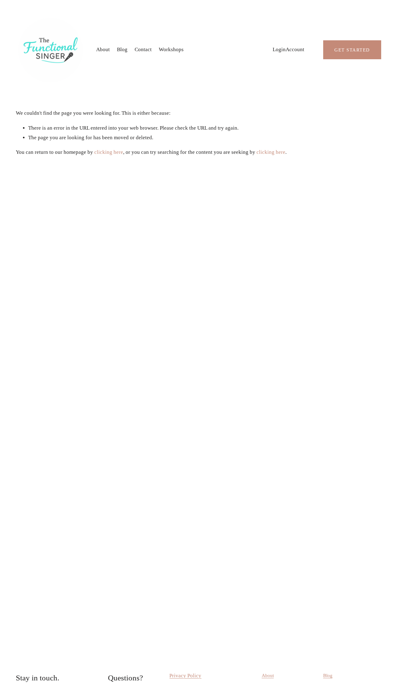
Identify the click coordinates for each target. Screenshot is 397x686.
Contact (143, 49)
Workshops (171, 49)
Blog (122, 49)
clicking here (108, 152)
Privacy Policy (185, 676)
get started (352, 49)
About (103, 49)
